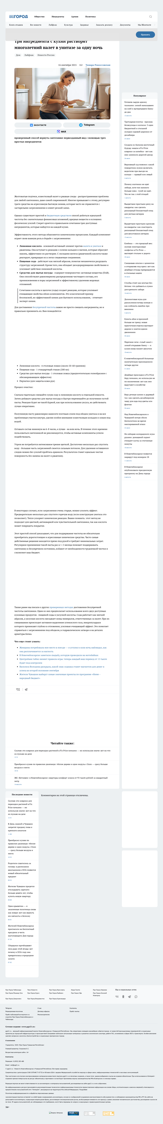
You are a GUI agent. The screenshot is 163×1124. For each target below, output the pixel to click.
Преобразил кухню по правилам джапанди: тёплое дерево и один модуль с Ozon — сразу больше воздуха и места (61, 767)
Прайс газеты (74, 1011)
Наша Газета (75, 990)
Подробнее (83, 1090)
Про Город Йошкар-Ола (14, 993)
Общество (39, 16)
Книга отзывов (16, 25)
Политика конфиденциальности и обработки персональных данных (29, 1093)
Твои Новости (32, 990)
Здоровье (84, 25)
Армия (74, 16)
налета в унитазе (92, 246)
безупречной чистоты (44, 307)
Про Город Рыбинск (56, 993)
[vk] (18, 689)
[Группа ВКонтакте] (38, 125)
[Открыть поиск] (150, 16)
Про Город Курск (33, 993)
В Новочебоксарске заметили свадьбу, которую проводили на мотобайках (58, 655)
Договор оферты (44, 1011)
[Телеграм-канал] (86, 125)
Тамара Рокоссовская (98, 64)
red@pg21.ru (14, 1065)
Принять (145, 34)
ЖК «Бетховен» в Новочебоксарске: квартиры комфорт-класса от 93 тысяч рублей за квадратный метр (61, 781)
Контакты (73, 1008)
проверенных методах (61, 607)
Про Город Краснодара (57, 999)
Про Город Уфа (76, 993)
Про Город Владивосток (35, 999)
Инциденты (58, 16)
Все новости (35, 25)
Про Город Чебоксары (13, 990)
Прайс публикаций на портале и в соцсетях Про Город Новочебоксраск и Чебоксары (19, 1017)
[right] (155, 25)
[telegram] (27, 689)
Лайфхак (53, 25)
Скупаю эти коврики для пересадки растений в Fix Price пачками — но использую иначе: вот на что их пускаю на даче (62, 753)
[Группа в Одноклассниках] (123, 996)
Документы (125, 25)
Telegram (8, 1008)
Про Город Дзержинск (13, 999)
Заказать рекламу (104, 25)
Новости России (46, 55)
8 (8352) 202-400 (18, 1061)
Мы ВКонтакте (144, 25)
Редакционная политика (14, 1011)
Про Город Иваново (100, 990)
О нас (40, 1008)
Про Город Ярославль (57, 990)
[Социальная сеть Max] (62, 131)
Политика (90, 16)
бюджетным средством (59, 215)
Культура (68, 25)
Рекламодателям (44, 1014)
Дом (18, 55)
